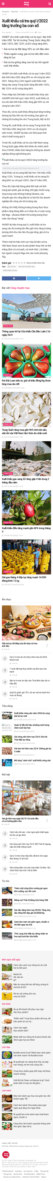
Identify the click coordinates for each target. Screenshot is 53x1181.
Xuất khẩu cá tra (10, 270)
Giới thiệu (5, 1146)
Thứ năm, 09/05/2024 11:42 (25, 916)
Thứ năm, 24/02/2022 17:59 (25, 940)
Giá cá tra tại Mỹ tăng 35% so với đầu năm (26, 49)
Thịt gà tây (44, 1171)
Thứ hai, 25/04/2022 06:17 (25, 755)
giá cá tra (12, 267)
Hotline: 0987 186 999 (9, 1143)
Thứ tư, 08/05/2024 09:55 (24, 731)
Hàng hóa (14, 12)
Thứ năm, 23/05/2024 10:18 (25, 720)
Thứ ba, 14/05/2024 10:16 (24, 895)
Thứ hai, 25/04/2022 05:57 (25, 764)
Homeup (18, 1171)
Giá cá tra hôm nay (26, 267)
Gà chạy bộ (27, 1171)
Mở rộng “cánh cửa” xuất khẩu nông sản (32, 760)
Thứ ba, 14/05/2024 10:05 (24, 904)
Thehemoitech (7, 1171)
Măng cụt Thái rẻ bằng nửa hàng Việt (31, 900)
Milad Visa (40, 1174)
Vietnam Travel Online (30, 1177)
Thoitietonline (29, 1174)
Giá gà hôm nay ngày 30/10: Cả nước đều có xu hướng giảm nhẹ (20, 819)
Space (43, 1177)
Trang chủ (5, 12)
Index (36, 1171)
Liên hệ (35, 1146)
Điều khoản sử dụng (17, 1146)
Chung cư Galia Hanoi (12, 1177)
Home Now (17, 1174)
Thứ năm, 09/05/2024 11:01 (25, 928)
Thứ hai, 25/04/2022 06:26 (25, 743)
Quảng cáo (28, 1146)
